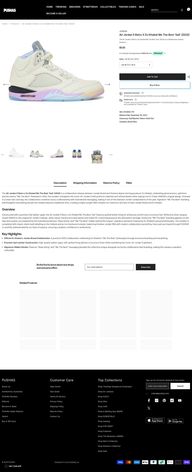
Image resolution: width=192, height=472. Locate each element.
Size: (129, 59)
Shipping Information (85, 182)
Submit (180, 386)
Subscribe (145, 267)
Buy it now (155, 85)
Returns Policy (111, 182)
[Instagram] (156, 400)
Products (14, 23)
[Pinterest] (164, 400)
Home (4, 23)
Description (60, 182)
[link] (38, 344)
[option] (57, 84)
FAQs (129, 182)
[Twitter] (149, 408)
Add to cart (152, 77)
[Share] (187, 77)
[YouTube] (180, 400)
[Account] (182, 10)
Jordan (123, 31)
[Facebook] (149, 400)
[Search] (164, 10)
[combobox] (162, 10)
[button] (6, 84)
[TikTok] (172, 400)
